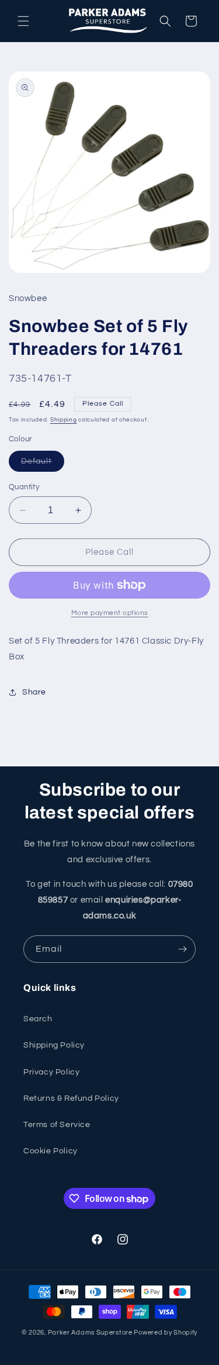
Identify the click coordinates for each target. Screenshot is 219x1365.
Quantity (24, 487)
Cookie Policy (50, 1151)
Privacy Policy (51, 1072)
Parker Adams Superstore (90, 1332)
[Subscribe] (182, 949)
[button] (23, 21)
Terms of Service (57, 1125)
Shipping (63, 420)
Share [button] (34, 692)
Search (38, 1019)
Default (42, 464)
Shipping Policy (54, 1045)
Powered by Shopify (165, 1332)
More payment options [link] (109, 613)
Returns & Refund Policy (71, 1098)
